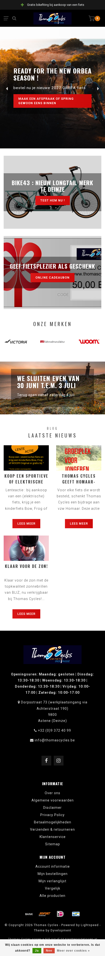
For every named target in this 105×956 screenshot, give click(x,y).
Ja (37, 950)
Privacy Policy (52, 815)
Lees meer (26, 523)
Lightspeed (90, 925)
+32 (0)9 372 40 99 (54, 730)
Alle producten (52, 896)
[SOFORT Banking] (45, 914)
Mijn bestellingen (53, 874)
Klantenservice (53, 837)
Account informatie (52, 866)
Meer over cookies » (73, 950)
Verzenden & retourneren (52, 829)
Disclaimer (52, 808)
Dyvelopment (61, 930)
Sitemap (52, 844)
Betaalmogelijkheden (52, 822)
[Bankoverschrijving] (29, 914)
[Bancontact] (76, 914)
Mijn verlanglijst (52, 881)
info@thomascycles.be (55, 740)
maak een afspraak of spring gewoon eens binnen (46, 101)
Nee (49, 950)
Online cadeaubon (52, 277)
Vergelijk (52, 888)
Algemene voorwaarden (53, 800)
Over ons (52, 793)
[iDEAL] (60, 914)
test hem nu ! (52, 200)
